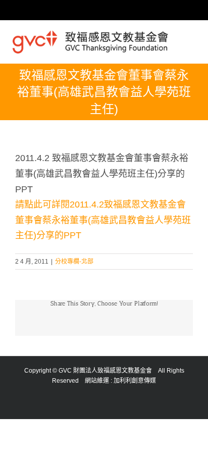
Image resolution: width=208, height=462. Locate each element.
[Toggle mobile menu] (191, 38)
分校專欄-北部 (74, 261)
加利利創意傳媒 (135, 380)
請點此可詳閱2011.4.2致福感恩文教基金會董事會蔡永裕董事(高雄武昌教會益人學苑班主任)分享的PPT (103, 219)
